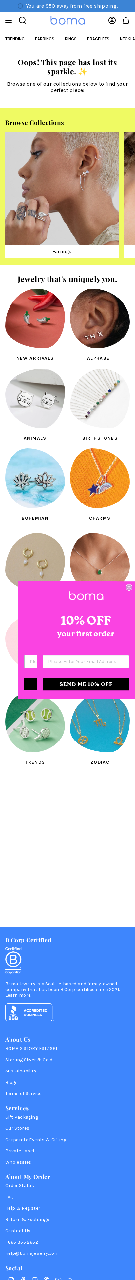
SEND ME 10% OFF (86, 684)
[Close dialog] (129, 587)
